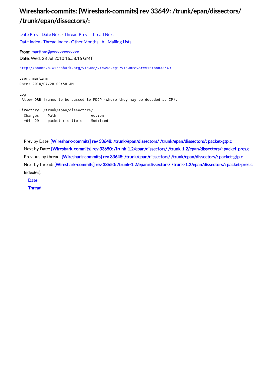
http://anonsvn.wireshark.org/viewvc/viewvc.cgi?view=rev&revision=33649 (95, 68)
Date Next (51, 35)
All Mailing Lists (116, 42)
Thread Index (55, 42)
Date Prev (28, 35)
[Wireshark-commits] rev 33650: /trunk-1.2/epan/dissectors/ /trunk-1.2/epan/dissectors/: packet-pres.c (150, 149)
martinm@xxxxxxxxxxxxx (55, 52)
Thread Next (102, 35)
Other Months (84, 42)
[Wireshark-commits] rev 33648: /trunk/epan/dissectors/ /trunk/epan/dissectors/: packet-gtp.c (141, 141)
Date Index (29, 42)
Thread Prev (75, 35)
